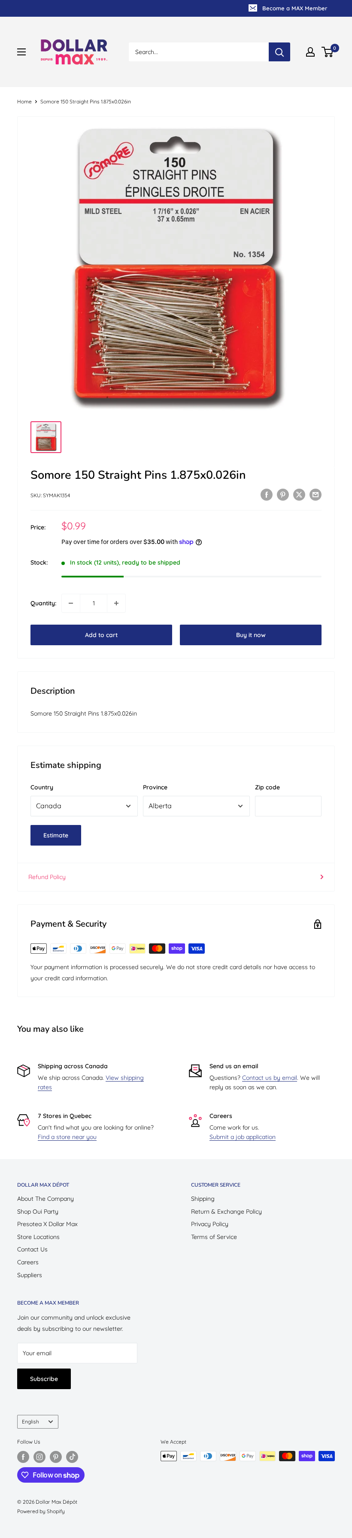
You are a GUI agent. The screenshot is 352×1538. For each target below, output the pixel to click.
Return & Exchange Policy (226, 1211)
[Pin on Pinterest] (283, 494)
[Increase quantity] (116, 603)
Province (155, 787)
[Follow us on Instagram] (39, 1457)
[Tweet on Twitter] (299, 494)
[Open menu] (21, 51)
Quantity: (43, 603)
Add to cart (101, 635)
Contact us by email (269, 1078)
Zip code (267, 787)
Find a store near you (67, 1137)
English (30, 1421)
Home (24, 101)
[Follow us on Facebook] (23, 1457)
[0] (327, 52)
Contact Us (32, 1249)
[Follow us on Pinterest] (56, 1457)
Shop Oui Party (37, 1211)
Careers (28, 1262)
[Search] (279, 51)
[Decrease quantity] (71, 603)
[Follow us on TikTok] (72, 1457)
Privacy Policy (209, 1224)
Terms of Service (214, 1237)
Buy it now (251, 635)
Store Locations (38, 1237)
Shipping (203, 1199)
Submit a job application (242, 1137)
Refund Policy (47, 877)
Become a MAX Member (294, 8)
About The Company (45, 1199)
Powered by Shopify (41, 1511)
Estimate (55, 835)
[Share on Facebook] (267, 494)
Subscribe (44, 1379)
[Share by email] (316, 494)
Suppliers (29, 1275)
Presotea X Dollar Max (47, 1224)
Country (41, 787)
